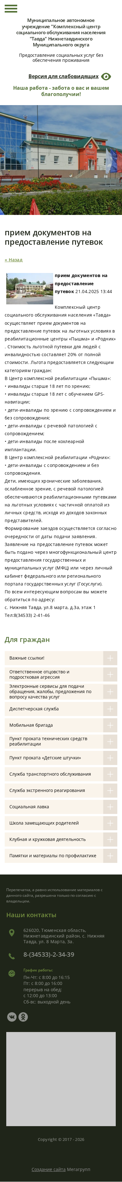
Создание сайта (49, 1169)
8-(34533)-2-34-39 (48, 954)
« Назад (14, 260)
